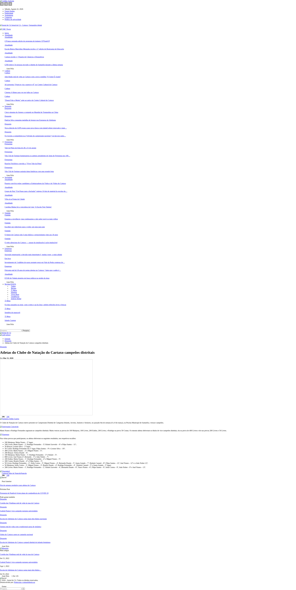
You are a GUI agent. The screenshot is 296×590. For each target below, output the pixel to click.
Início (7, 33)
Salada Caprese (10, 320)
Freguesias (8, 142)
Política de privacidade (13, 19)
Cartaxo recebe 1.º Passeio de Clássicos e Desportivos (24, 57)
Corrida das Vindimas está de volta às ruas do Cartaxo (19, 554)
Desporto (8, 106)
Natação (24, 473)
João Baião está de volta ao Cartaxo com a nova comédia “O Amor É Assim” (33, 77)
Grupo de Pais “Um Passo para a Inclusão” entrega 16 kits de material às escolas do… (36, 191)
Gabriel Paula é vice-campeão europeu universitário (19, 562)
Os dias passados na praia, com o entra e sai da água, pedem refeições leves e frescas (35, 305)
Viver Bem (15, 295)
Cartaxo (5, 473)
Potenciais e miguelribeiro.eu (24, 582)
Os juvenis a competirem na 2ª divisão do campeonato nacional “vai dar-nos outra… (35, 136)
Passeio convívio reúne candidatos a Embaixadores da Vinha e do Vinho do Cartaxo (35, 183)
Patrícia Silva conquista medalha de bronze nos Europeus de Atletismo (30, 120)
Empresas (8, 249)
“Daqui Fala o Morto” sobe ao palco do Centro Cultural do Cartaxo (29, 100)
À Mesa (14, 290)
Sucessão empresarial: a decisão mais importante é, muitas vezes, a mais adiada (33, 255)
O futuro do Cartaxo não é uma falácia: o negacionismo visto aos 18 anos (31, 235)
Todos (13, 286)
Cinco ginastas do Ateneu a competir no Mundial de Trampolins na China (31, 112)
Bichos (13, 288)
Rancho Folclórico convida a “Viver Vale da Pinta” (23, 164)
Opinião (8, 213)
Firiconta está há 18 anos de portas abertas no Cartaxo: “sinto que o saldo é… (33, 270)
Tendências (15, 297)
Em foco (8, 258)
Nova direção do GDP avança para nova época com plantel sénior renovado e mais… (36, 128)
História (14, 292)
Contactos (8, 17)
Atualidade (9, 35)
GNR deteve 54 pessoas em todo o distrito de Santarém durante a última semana (34, 65)
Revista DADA (10, 284)
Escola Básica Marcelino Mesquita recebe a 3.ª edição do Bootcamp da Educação (34, 49)
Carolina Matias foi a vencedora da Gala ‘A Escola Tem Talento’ (28, 207)
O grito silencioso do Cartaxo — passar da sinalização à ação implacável (31, 243)
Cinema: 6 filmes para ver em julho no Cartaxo (22, 92)
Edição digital (16, 299)
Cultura (7, 71)
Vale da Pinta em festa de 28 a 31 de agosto (20, 148)
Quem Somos (10, 11)
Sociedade (8, 177)
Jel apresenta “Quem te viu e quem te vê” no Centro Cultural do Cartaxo (31, 85)
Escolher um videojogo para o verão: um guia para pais (25, 227)
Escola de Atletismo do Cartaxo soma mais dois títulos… (20, 570)
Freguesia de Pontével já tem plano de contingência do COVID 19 (24, 493)
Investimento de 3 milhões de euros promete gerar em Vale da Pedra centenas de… (35, 262)
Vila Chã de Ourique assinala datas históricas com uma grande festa (29, 171)
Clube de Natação (14, 473)
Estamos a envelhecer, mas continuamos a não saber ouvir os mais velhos (31, 219)
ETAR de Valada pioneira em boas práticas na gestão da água (27, 278)
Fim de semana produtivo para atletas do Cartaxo (18, 485)
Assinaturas (9, 15)
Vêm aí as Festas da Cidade (15, 199)
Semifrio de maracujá (12, 313)
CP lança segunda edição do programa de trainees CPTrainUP (27, 41)
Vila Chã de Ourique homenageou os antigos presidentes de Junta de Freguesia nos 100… (37, 156)
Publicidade (9, 13)
